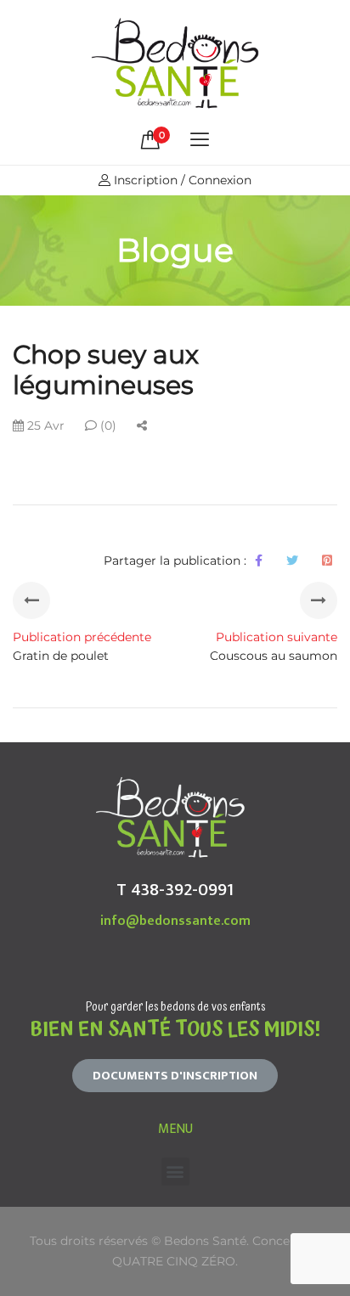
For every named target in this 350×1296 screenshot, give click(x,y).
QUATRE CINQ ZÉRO (173, 1261)
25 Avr (44, 425)
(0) (106, 425)
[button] (175, 1075)
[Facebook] (259, 560)
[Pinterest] (327, 560)
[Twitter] (292, 560)
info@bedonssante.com (175, 921)
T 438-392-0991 (175, 889)
